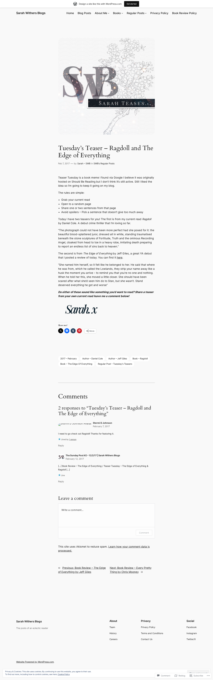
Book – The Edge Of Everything (76, 363)
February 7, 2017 (101, 426)
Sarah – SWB (83, 163)
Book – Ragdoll (140, 358)
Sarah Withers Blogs (30, 13)
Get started (132, 4)
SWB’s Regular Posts (104, 163)
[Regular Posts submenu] (146, 13)
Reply (61, 445)
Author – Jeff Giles (117, 358)
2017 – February (68, 358)
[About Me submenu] (108, 13)
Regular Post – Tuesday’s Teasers (115, 363)
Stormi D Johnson (102, 423)
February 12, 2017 (75, 458)
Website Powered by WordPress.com (35, 661)
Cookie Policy (64, 674)
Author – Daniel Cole (92, 358)
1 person (72, 439)
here (119, 257)
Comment (144, 532)
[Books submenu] (122, 13)
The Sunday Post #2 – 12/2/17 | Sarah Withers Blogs (93, 455)
